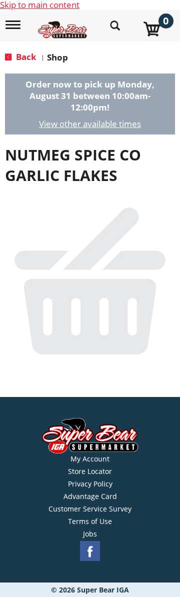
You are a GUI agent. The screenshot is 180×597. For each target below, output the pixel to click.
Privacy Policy (90, 484)
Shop (57, 57)
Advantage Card (90, 496)
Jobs (90, 534)
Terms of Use (90, 522)
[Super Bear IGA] (64, 24)
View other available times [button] (90, 124)
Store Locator (90, 472)
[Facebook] (90, 551)
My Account (90, 459)
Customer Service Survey (90, 509)
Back (25, 56)
